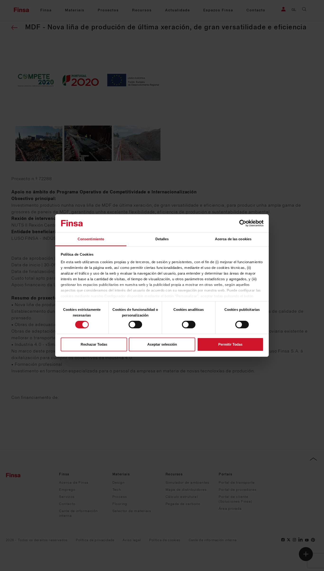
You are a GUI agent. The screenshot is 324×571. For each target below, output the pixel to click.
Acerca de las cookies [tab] (233, 239)
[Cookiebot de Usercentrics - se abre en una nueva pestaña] (243, 223)
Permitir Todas (230, 344)
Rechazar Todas (94, 344)
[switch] (135, 324)
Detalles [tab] (162, 239)
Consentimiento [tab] (91, 239)
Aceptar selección (162, 344)
